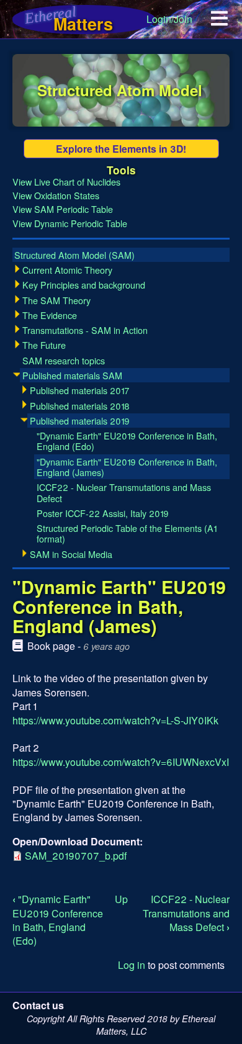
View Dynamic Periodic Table (69, 223)
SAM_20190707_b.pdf (76, 855)
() (74, 254)
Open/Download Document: (77, 841)
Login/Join (169, 19)
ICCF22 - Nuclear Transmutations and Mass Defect (186, 913)
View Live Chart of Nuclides (66, 181)
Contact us (38, 1005)
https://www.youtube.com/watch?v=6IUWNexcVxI (120, 762)
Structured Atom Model (119, 90)
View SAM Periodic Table (62, 208)
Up (121, 899)
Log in (131, 965)
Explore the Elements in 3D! (121, 149)
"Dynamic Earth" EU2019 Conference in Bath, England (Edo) (57, 920)
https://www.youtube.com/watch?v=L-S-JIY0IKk (115, 720)
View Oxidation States (55, 195)
